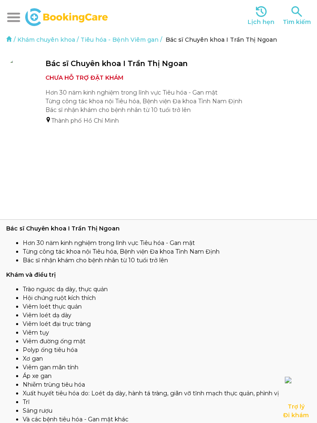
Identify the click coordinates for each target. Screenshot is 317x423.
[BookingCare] (66, 16)
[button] (13, 17)
